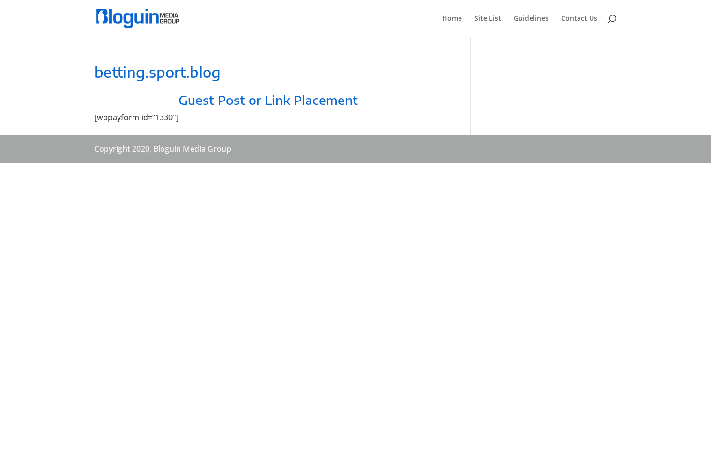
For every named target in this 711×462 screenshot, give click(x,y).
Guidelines (531, 19)
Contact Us (579, 19)
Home (452, 19)
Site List (487, 19)
